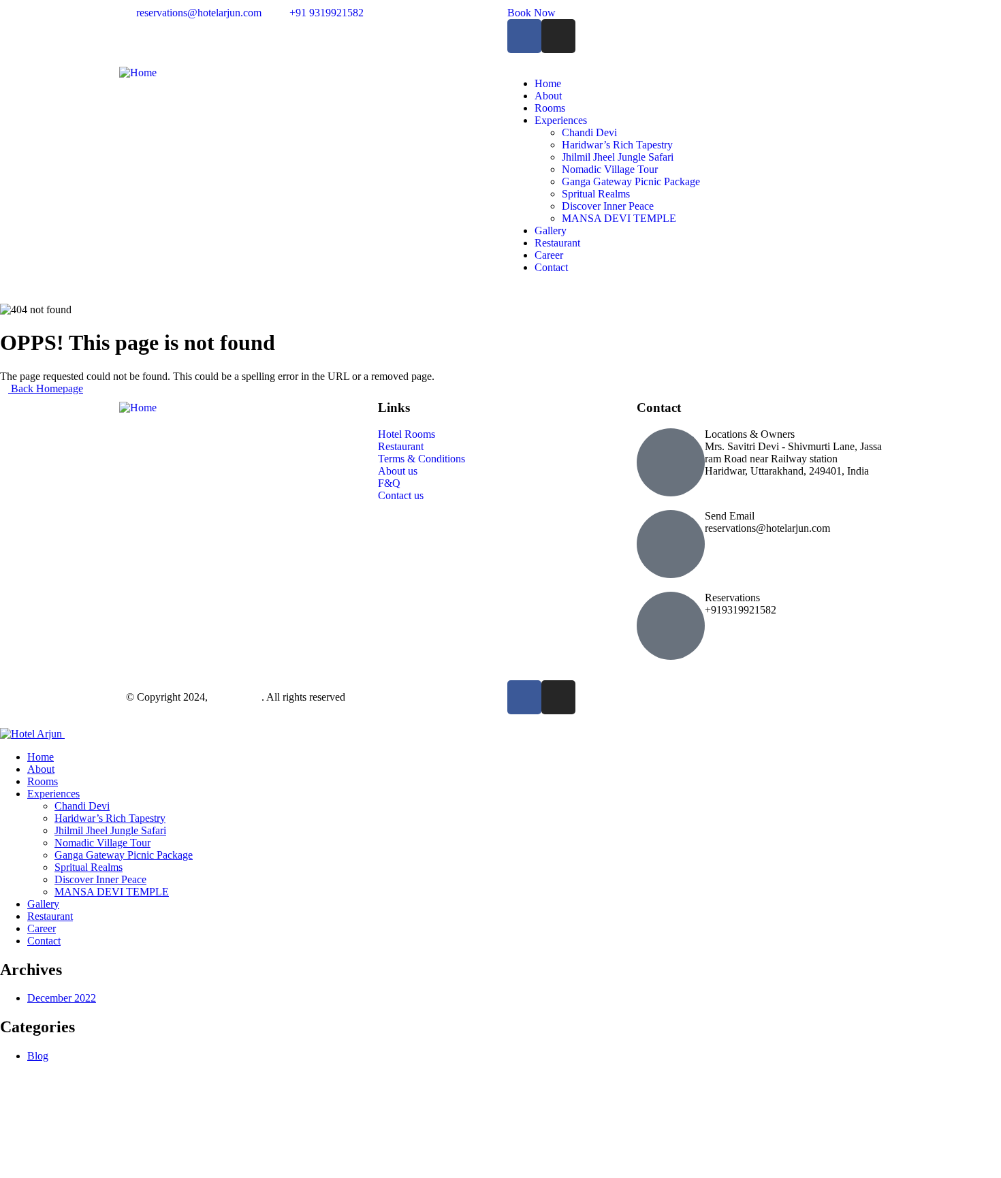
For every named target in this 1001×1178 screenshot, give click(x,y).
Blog (37, 1056)
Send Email (729, 516)
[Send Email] (671, 544)
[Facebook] (524, 36)
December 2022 (61, 998)
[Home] (138, 72)
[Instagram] (558, 36)
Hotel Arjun (235, 697)
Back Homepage (45, 388)
